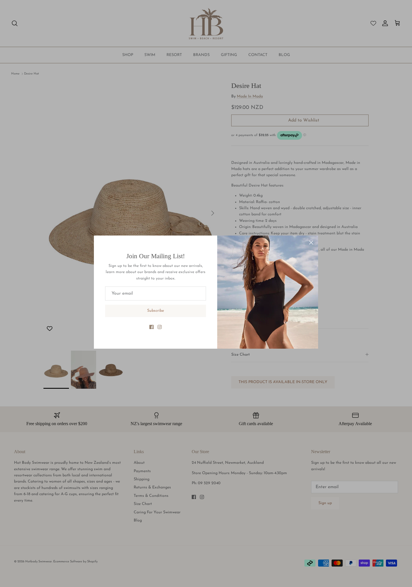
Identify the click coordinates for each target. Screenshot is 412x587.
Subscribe (155, 311)
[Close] (311, 242)
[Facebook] (151, 327)
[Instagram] (160, 327)
